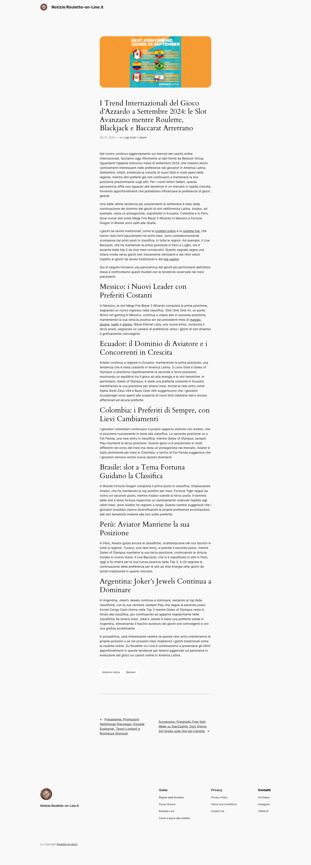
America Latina (111, 672)
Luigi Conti (129, 137)
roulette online (165, 231)
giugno (104, 324)
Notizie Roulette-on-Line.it (77, 7)
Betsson (131, 672)
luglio (115, 324)
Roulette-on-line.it (67, 844)
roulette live (191, 231)
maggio (195, 319)
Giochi (143, 137)
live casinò (171, 259)
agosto (127, 324)
